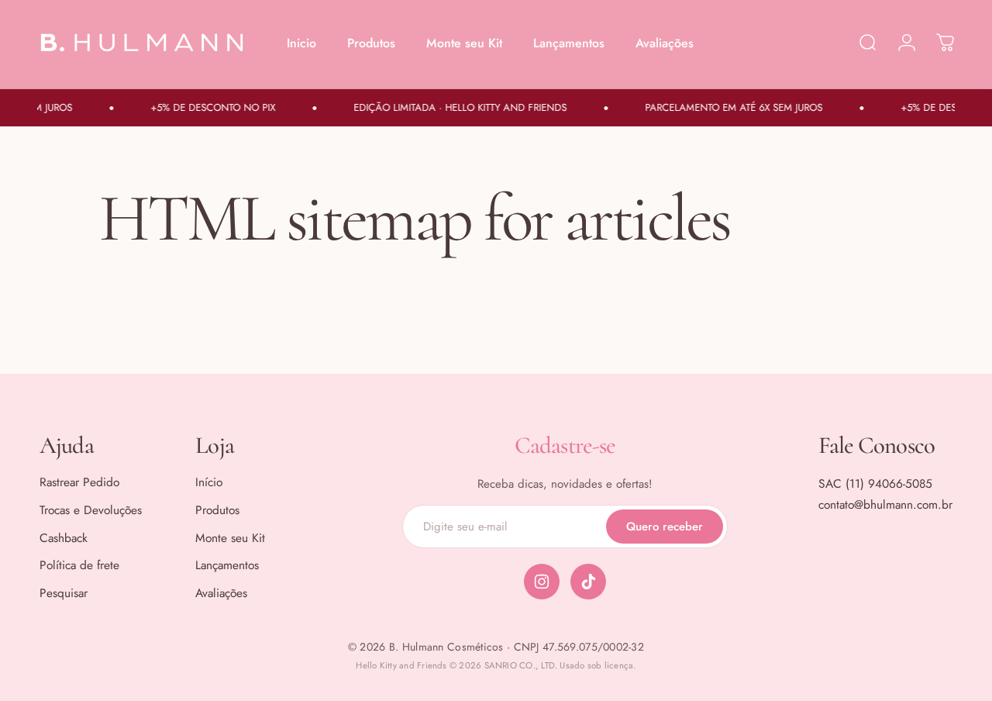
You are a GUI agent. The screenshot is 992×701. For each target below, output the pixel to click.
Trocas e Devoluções (91, 510)
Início (208, 482)
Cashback (64, 538)
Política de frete (79, 565)
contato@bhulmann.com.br (885, 504)
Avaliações (221, 593)
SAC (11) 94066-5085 (875, 483)
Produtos (217, 510)
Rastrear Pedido (79, 482)
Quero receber (664, 526)
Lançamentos (227, 565)
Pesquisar (64, 593)
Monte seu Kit (230, 538)
